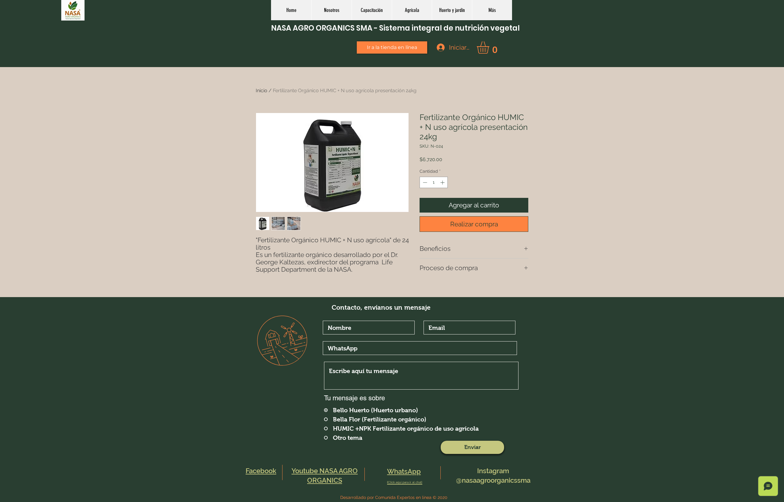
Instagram (493, 471)
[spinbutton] (433, 182)
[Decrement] (424, 182)
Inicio (261, 90)
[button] (412, 10)
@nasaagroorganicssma (493, 480)
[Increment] (443, 182)
